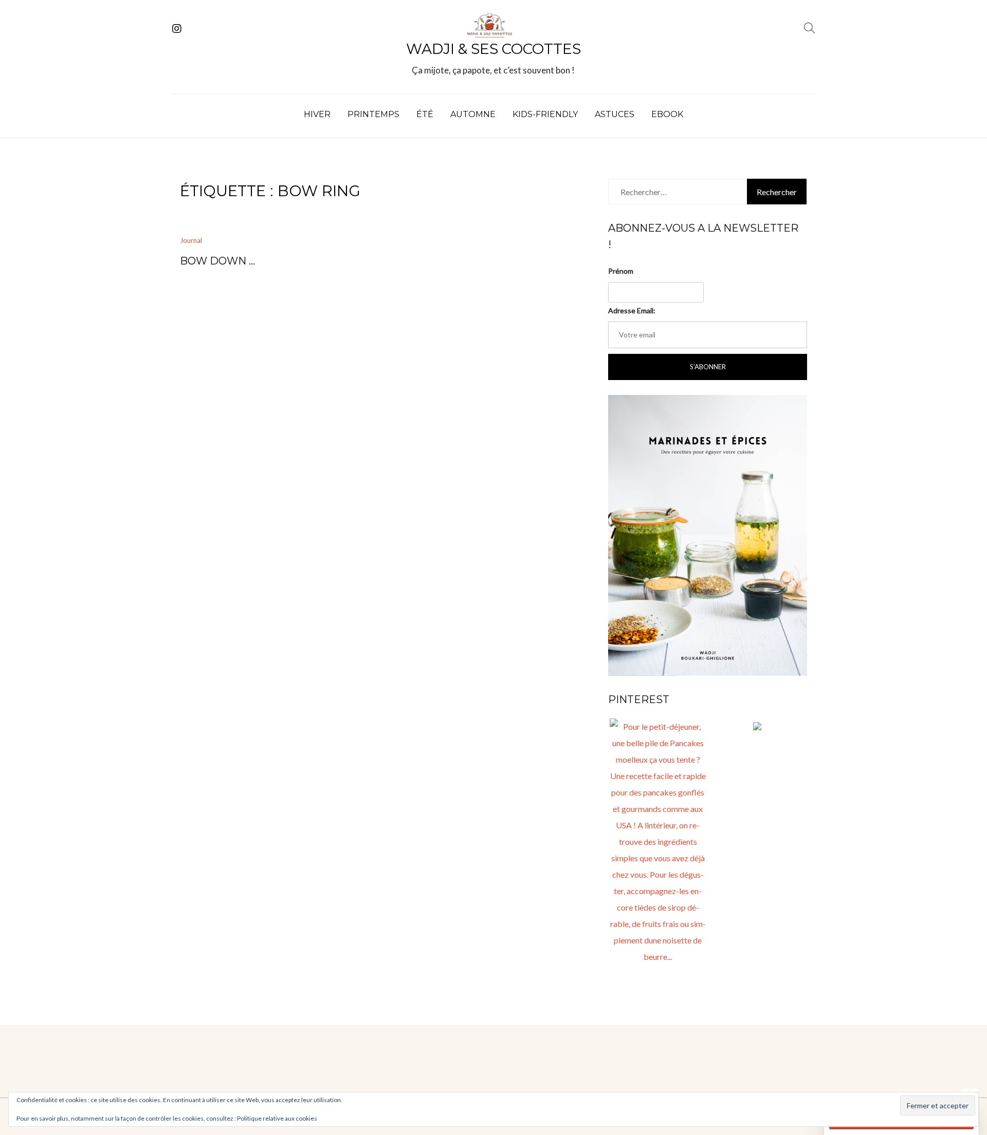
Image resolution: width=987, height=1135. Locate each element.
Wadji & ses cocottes (493, 49)
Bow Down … (217, 261)
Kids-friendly (545, 114)
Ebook (667, 114)
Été (424, 114)
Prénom (620, 271)
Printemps (373, 114)
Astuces (614, 114)
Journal (191, 240)
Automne (473, 114)
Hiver (317, 114)
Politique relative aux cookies (277, 1118)
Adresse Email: (631, 310)
